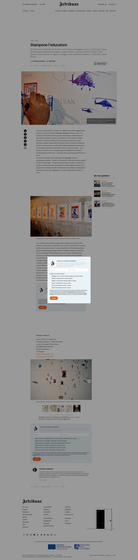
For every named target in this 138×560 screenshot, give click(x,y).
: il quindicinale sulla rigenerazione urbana (64, 280)
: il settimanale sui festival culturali (61, 287)
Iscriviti (54, 298)
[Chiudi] (87, 259)
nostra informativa (72, 291)
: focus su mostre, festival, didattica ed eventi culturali (67, 276)
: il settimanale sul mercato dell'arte (62, 278)
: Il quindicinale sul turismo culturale (61, 285)
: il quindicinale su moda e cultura (61, 283)
